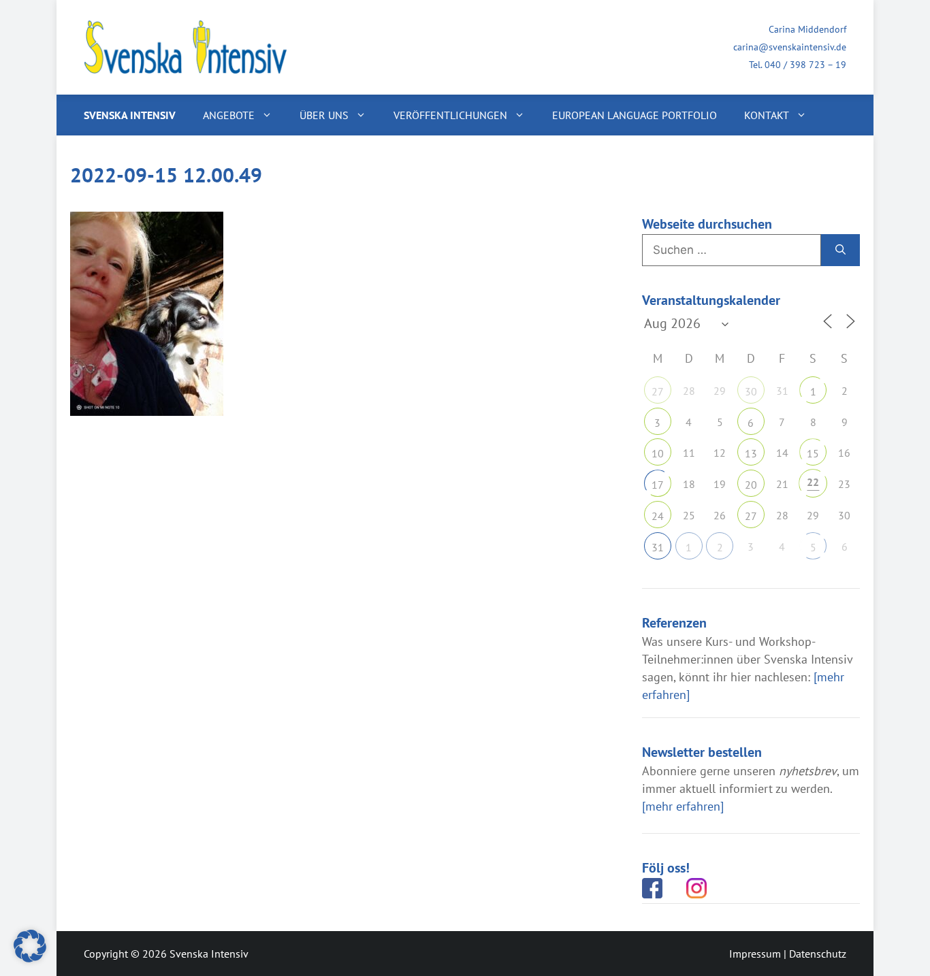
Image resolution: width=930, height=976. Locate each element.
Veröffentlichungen (450, 115)
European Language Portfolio (634, 115)
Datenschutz (817, 953)
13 (751, 453)
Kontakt (766, 115)
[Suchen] (840, 250)
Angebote (229, 115)
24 (658, 516)
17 (658, 484)
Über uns (324, 115)
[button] (30, 946)
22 (813, 482)
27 (658, 391)
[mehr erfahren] (683, 806)
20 (751, 484)
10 (658, 453)
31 (658, 547)
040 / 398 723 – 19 (805, 65)
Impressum (755, 953)
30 (751, 391)
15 (813, 453)
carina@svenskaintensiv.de (789, 47)
